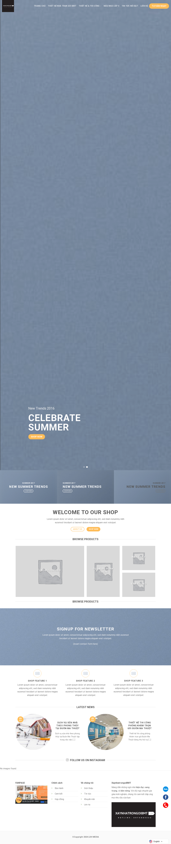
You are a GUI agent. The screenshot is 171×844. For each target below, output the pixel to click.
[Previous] (6, 235)
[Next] (164, 235)
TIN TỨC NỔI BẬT (130, 6)
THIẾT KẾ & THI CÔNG (89, 6)
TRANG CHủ (39, 6)
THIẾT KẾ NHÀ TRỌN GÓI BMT (62, 6)
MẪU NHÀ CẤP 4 (111, 6)
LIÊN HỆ (144, 6)
